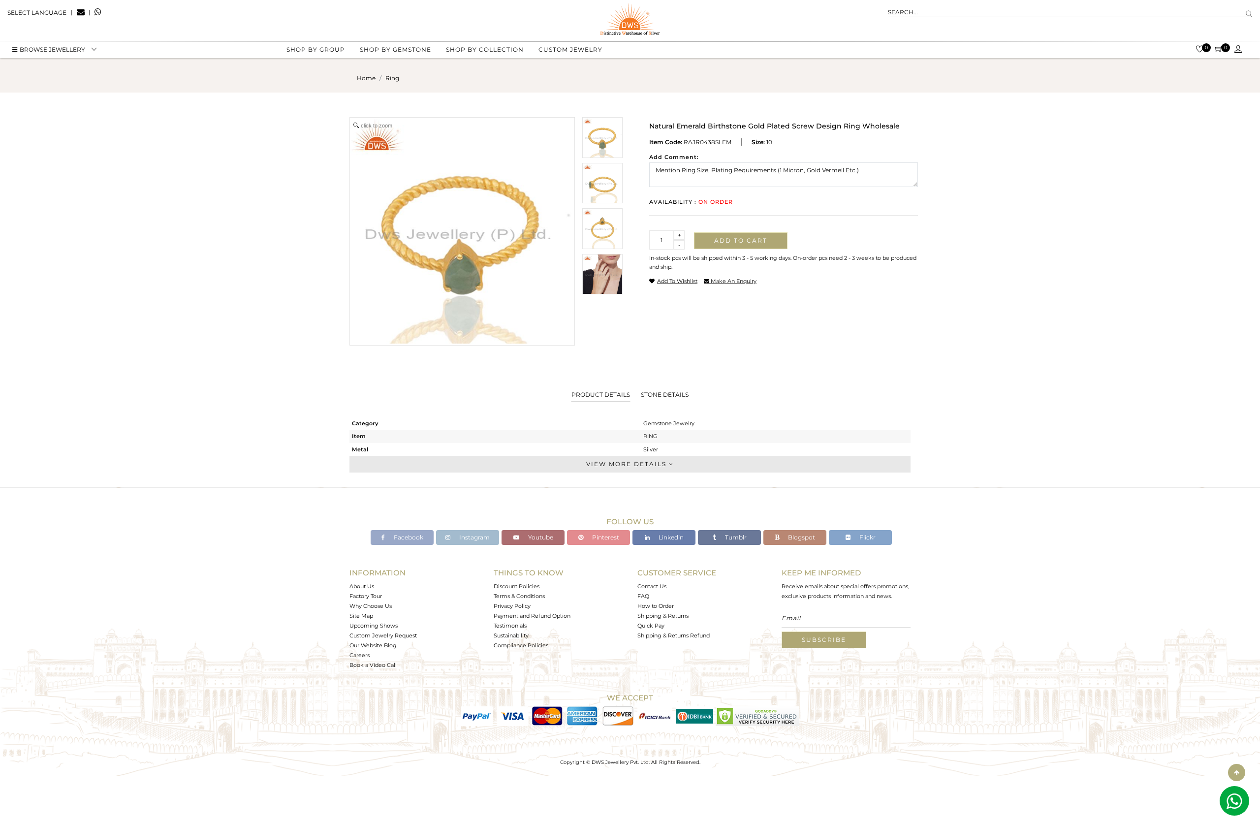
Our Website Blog (373, 645)
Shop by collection (485, 49)
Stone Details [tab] (665, 394)
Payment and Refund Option (532, 615)
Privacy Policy (512, 605)
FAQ (643, 596)
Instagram (474, 537)
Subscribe (824, 639)
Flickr (867, 537)
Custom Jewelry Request (383, 635)
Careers (359, 655)
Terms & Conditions (519, 596)
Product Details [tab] (600, 394)
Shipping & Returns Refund (673, 635)
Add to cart (740, 240)
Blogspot (801, 537)
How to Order (655, 605)
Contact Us (651, 586)
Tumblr (735, 537)
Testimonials (510, 625)
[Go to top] (1236, 772)
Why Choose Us (370, 605)
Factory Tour (365, 596)
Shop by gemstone (395, 49)
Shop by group (315, 49)
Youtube (540, 537)
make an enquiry (732, 281)
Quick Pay (650, 625)
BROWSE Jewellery (52, 49)
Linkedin (670, 537)
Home (366, 78)
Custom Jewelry (570, 49)
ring (392, 78)
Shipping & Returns (663, 615)
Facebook (407, 537)
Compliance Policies (521, 645)
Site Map (361, 615)
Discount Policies (516, 586)
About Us (361, 586)
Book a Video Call (373, 665)
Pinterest (605, 537)
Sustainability (511, 635)
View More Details (627, 464)
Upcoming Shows (373, 625)
